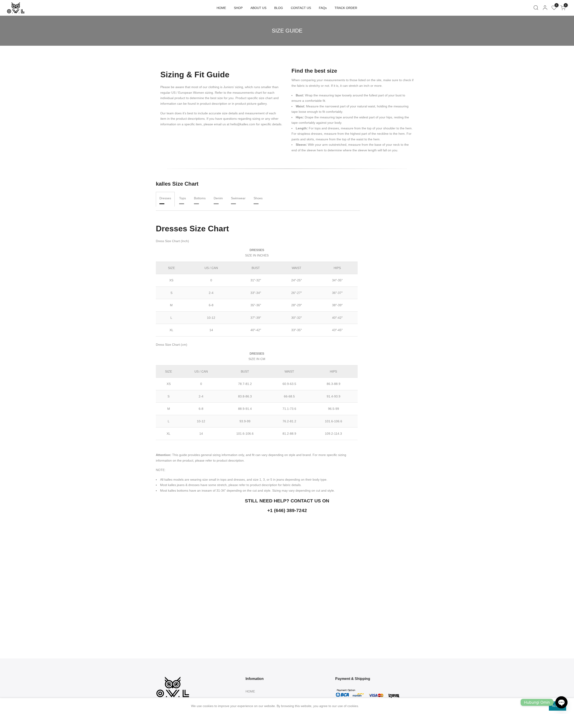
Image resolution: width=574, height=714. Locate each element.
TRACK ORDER (346, 8)
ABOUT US (258, 8)
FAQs (323, 8)
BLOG (278, 8)
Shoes (258, 198)
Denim (218, 198)
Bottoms (200, 198)
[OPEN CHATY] (561, 702)
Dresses (165, 198)
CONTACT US (301, 8)
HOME (221, 8)
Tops (182, 198)
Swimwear (238, 198)
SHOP (238, 8)
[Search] (535, 8)
